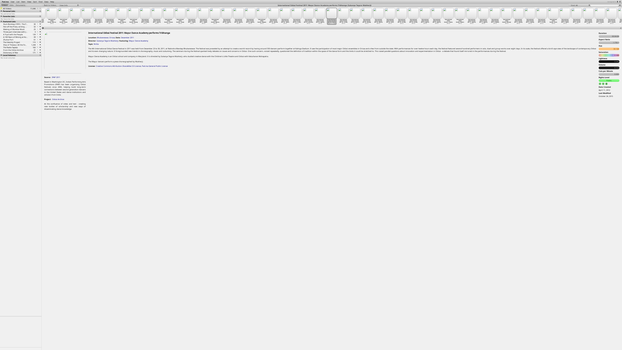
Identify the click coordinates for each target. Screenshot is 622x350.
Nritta (96, 44)
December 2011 (127, 37)
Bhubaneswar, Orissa (106, 37)
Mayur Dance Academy (138, 41)
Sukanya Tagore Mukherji (107, 41)
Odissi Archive (58, 99)
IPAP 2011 (56, 77)
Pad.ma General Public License (155, 66)
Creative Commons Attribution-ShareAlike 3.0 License (118, 66)
